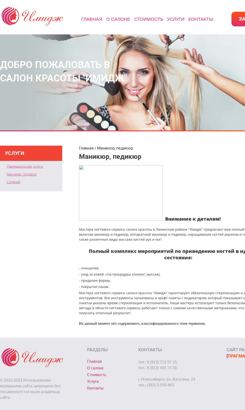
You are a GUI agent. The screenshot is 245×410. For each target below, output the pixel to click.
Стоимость (148, 19)
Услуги (175, 19)
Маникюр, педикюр (22, 174)
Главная (91, 19)
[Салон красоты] (32, 26)
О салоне (118, 19)
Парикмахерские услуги (25, 166)
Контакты (200, 19)
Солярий (13, 182)
